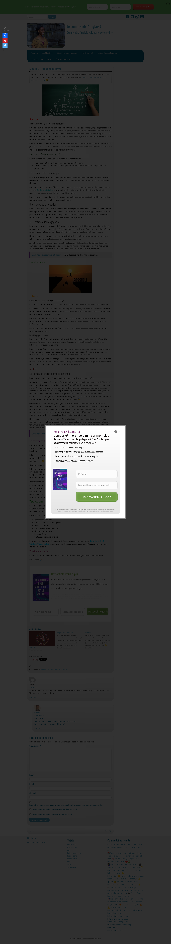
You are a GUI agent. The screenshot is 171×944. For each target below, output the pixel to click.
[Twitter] (5, 45)
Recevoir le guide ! (97, 497)
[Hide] (4, 50)
